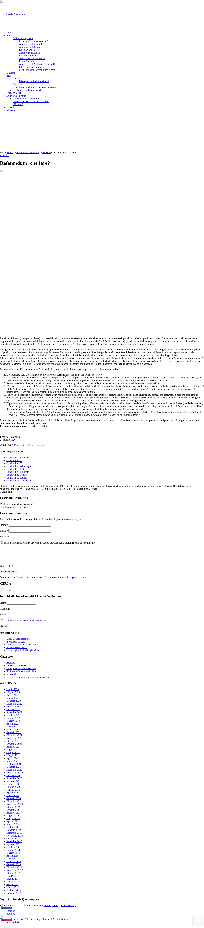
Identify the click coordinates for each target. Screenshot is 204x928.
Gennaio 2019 (13, 830)
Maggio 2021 (13, 755)
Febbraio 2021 (13, 764)
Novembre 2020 (14, 772)
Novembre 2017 (14, 870)
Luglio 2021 (12, 749)
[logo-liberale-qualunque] (12, 14)
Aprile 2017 (12, 884)
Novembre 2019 (14, 804)
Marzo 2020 (12, 795)
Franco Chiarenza (37, 445)
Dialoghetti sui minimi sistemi (21, 668)
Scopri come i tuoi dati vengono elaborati (65, 577)
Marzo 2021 (12, 761)
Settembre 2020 (14, 778)
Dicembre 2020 (14, 769)
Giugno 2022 (13, 718)
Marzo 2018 (12, 858)
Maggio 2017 (13, 881)
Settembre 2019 (14, 809)
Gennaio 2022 (13, 732)
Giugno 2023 (13, 692)
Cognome (5, 608)
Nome (4, 524)
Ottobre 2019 (13, 807)
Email (4, 530)
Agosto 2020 (12, 781)
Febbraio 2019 (13, 827)
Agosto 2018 (12, 844)
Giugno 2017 (13, 878)
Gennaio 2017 (13, 893)
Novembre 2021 (14, 738)
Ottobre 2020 (13, 775)
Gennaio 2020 (13, 798)
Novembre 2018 (14, 835)
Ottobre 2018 (13, 838)
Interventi (11, 674)
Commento (6, 566)
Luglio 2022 (12, 715)
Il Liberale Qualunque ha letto (21, 671)
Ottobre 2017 (13, 873)
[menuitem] (105, 32)
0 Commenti (18, 445)
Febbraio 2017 (13, 890)
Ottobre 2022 (13, 709)
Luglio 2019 (12, 815)
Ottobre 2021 (13, 741)
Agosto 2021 (12, 746)
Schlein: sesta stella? (16, 647)
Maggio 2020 (13, 789)
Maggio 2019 (13, 818)
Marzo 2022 (12, 726)
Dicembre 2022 (14, 703)
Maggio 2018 (13, 852)
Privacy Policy (51, 905)
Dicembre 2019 (14, 801)
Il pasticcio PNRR (15, 641)
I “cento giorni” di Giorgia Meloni (23, 650)
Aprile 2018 (12, 855)
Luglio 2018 (12, 847)
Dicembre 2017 (14, 867)
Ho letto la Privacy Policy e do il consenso (25, 620)
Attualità (4, 155)
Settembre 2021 (14, 743)
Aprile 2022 (12, 723)
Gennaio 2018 (13, 864)
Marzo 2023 (12, 698)
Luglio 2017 (12, 875)
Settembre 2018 (14, 841)
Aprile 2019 (12, 821)
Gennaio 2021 (13, 766)
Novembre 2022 (14, 706)
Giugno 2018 (13, 850)
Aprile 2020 (12, 792)
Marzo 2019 (12, 824)
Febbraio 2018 (13, 861)
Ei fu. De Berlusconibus (18, 638)
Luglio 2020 (12, 784)
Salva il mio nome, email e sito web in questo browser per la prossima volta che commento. (49, 542)
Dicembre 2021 (14, 735)
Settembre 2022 (14, 712)
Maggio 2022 (13, 721)
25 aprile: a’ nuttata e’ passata (21, 644)
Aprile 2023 (12, 695)
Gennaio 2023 (13, 700)
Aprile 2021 (12, 758)
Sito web (4, 536)
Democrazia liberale (16, 665)
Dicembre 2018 (14, 832)
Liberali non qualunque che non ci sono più (28, 677)
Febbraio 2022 (13, 729)
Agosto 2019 (12, 812)
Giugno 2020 (13, 787)
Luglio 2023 (12, 689)
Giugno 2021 (13, 752)
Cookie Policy (68, 905)
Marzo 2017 (12, 887)
